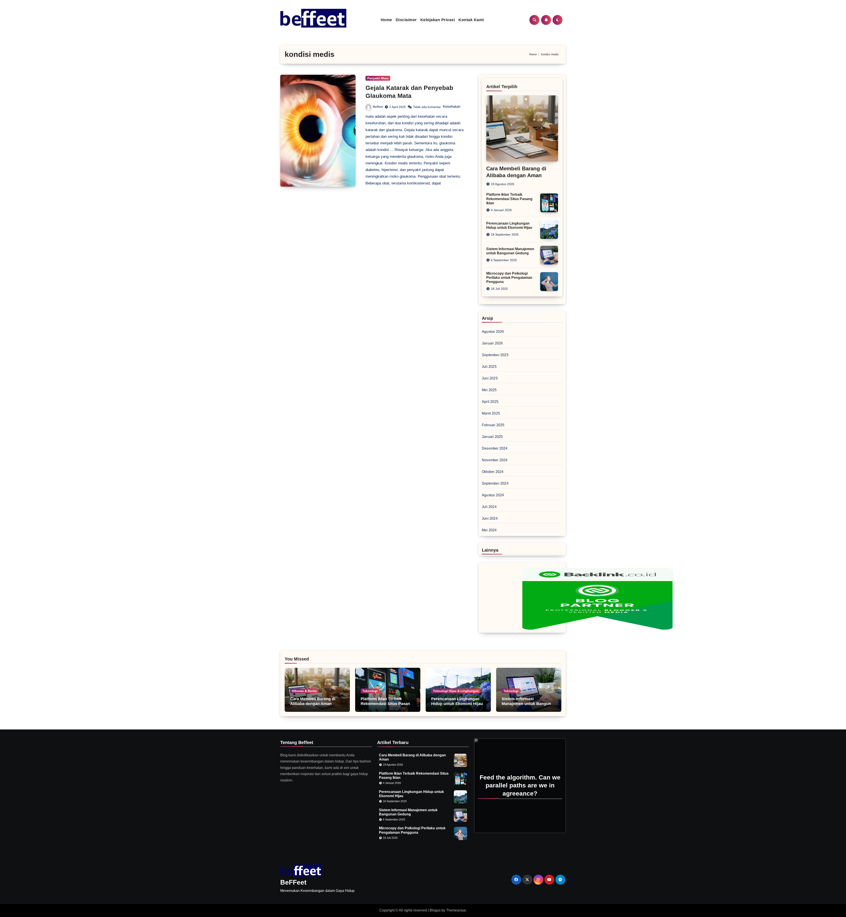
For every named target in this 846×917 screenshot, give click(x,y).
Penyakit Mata (377, 78)
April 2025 (490, 402)
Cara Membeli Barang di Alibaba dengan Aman (312, 701)
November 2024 (495, 460)
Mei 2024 (489, 530)
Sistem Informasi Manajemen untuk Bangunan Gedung (529, 704)
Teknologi (369, 691)
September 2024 (495, 483)
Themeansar (456, 910)
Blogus (435, 910)
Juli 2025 (489, 366)
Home (386, 20)
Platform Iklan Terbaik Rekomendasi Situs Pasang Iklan (509, 199)
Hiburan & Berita (304, 691)
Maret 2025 (491, 413)
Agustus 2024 (493, 495)
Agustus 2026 (493, 331)
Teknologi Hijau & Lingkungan (456, 691)
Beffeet (378, 106)
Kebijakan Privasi (437, 20)
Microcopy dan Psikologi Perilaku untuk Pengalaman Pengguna (509, 278)
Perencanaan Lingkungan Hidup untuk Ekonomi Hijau (457, 701)
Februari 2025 (493, 425)
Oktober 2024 (492, 472)
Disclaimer (406, 20)
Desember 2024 (495, 448)
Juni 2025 (490, 378)
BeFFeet (293, 882)
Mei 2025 (489, 390)
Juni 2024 (490, 518)
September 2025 (495, 355)
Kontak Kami (471, 20)
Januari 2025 (492, 437)
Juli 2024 (489, 507)
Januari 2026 (492, 343)
